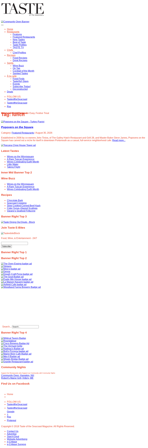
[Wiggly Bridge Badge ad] (14, 359)
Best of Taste (19, 42)
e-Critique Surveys (16, 444)
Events (16, 84)
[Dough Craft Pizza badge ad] (17, 274)
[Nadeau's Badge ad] (12, 348)
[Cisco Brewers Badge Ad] (15, 343)
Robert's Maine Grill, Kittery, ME (17, 378)
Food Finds (18, 78)
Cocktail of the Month (23, 71)
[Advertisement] (19, 306)
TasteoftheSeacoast (9, 99)
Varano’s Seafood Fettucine (21, 211)
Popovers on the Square (17, 127)
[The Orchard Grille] (11, 346)
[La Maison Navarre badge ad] (17, 282)
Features (17, 34)
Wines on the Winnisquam (20, 156)
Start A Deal (13, 436)
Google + (9, 412)
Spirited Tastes (20, 73)
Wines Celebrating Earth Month (23, 162)
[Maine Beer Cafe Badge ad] (16, 354)
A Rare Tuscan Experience (20, 159)
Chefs (10, 50)
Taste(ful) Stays (20, 81)
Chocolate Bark (15, 200)
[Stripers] (6, 266)
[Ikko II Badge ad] (10, 356)
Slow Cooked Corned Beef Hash (23, 205)
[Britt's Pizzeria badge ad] (14, 351)
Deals (10, 91)
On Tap (16, 68)
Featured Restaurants (24, 37)
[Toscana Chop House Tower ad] (18, 145)
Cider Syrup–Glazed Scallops (22, 208)
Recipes (11, 55)
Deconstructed (20, 89)
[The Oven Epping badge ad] (16, 263)
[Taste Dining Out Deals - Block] (18, 222)
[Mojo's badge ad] (10, 269)
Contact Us (12, 431)
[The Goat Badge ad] (12, 276)
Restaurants (13, 32)
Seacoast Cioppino (17, 203)
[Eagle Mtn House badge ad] (16, 279)
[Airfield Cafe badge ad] (13, 284)
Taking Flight (13, 167)
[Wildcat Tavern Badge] (13, 338)
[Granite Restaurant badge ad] (17, 361)
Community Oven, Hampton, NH (17, 375)
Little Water (12, 164)
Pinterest (9, 420)
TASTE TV (18, 47)
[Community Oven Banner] (15, 21)
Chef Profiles (19, 52)
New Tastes (19, 39)
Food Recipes (20, 58)
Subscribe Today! (21, 86)
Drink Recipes (20, 60)
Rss (9, 106)
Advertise (12, 434)
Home (10, 29)
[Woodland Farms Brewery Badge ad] (21, 287)
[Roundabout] (8, 341)
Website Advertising (17, 439)
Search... (6, 326)
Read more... (118, 140)
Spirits (10, 63)
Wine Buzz (18, 65)
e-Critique (12, 441)
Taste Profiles (20, 45)
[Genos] (5, 271)
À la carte (12, 76)
